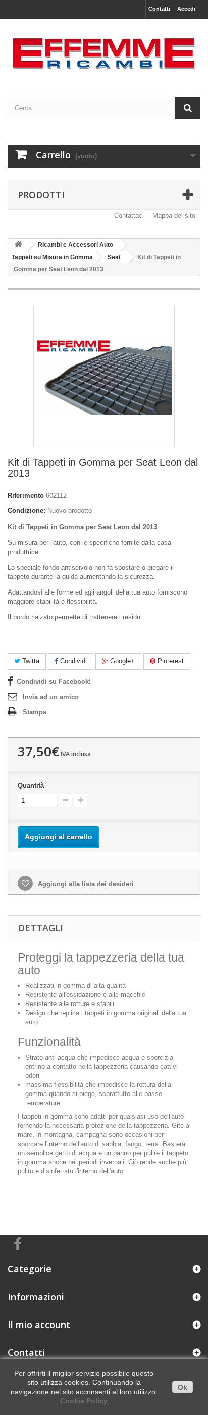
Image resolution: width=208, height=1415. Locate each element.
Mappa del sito (173, 215)
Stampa (34, 712)
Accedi (186, 9)
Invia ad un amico (51, 697)
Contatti (159, 9)
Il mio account (39, 1324)
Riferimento (26, 495)
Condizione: (26, 510)
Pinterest (169, 661)
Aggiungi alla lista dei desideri (85, 884)
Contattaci (129, 215)
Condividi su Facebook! (54, 682)
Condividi (72, 661)
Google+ (121, 661)
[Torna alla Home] (18, 245)
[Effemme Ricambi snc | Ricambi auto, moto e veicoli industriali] (104, 48)
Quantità (31, 785)
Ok (182, 1387)
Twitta (29, 661)
